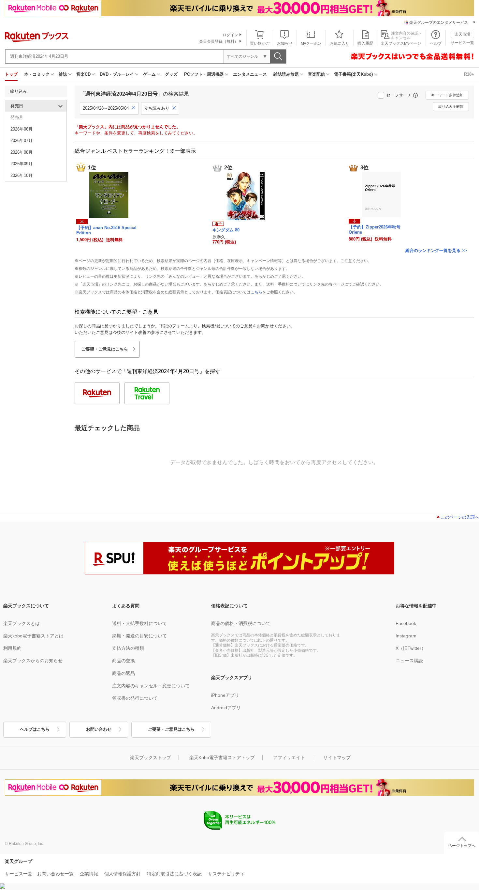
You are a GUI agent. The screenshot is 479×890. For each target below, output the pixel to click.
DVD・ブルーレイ (117, 74)
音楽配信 (316, 74)
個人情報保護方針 (122, 873)
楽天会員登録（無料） (218, 41)
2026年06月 (21, 129)
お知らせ (285, 43)
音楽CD (83, 74)
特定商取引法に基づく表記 (174, 873)
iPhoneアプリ (225, 695)
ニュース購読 (409, 660)
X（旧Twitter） (411, 648)
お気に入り (339, 43)
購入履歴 (365, 43)
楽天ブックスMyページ (401, 43)
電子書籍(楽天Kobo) (353, 74)
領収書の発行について (135, 698)
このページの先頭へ (460, 517)
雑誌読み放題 (286, 74)
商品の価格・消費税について (240, 623)
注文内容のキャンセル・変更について (151, 685)
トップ (11, 74)
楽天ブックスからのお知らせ (33, 660)
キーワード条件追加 (447, 95)
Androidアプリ (226, 707)
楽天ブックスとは (21, 623)
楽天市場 (462, 34)
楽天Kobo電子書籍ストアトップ (222, 757)
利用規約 (12, 648)
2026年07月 (21, 140)
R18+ (469, 74)
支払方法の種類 (128, 648)
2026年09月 (21, 163)
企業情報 (89, 873)
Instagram (406, 635)
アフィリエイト (289, 757)
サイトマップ (337, 757)
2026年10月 (21, 175)
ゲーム (149, 74)
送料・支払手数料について (139, 623)
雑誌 (63, 74)
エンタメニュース (250, 74)
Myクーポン (311, 43)
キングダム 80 (226, 229)
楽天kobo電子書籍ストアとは (33, 635)
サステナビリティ (226, 873)
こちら (256, 292)
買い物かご (259, 43)
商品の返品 (123, 673)
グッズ (171, 74)
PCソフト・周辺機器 (204, 74)
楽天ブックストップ (150, 757)
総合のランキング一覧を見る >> (436, 250)
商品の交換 (123, 660)
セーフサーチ (399, 95)
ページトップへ (461, 845)
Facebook (406, 623)
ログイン (230, 35)
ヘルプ (436, 43)
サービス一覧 (462, 42)
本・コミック (37, 74)
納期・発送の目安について (139, 635)
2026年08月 (21, 152)
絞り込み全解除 (450, 106)
